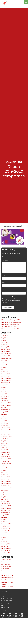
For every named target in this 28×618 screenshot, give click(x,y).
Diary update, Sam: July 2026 (10, 329)
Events (3, 562)
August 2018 (5, 530)
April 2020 (4, 499)
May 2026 (4, 340)
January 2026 (5, 349)
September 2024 (6, 382)
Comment (5, 260)
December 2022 (6, 430)
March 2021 (4, 474)
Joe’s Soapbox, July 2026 (8, 326)
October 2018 (5, 526)
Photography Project (7, 575)
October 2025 (5, 356)
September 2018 (6, 528)
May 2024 (4, 391)
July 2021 (4, 465)
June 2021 (4, 468)
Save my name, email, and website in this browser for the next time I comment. (13, 300)
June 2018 (4, 535)
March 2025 (5, 371)
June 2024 (4, 389)
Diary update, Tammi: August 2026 (11, 322)
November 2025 (6, 353)
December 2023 (6, 403)
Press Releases (5, 580)
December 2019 (6, 506)
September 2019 (6, 512)
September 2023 (6, 409)
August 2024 (5, 385)
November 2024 (6, 380)
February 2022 (5, 452)
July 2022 (4, 441)
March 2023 (5, 423)
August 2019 (5, 515)
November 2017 (6, 550)
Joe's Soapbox (5, 564)
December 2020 (6, 481)
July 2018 (4, 533)
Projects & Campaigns (6, 598)
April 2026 (4, 342)
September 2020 (6, 488)
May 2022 (4, 445)
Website (4, 290)
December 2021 (6, 456)
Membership (5, 568)
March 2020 (5, 501)
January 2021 (5, 479)
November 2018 (6, 524)
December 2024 (6, 378)
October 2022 (5, 434)
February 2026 (5, 347)
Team (2, 596)
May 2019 (4, 519)
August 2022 (5, 438)
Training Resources (7, 586)
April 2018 (4, 539)
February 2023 (5, 425)
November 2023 (6, 405)
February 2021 (5, 477)
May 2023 (4, 418)
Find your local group (6, 600)
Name (4, 275)
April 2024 (4, 394)
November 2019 (6, 508)
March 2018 (4, 541)
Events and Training (6, 603)
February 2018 (5, 544)
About (2, 594)
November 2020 (6, 483)
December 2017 (6, 548)
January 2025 (5, 376)
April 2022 (4, 447)
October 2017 (5, 553)
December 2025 (6, 351)
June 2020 (4, 494)
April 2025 (4, 369)
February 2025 (5, 374)
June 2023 (4, 416)
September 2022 (6, 436)
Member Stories (6, 566)
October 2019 (5, 510)
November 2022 (6, 432)
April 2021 (4, 472)
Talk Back (4, 584)
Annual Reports (6, 559)
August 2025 (5, 360)
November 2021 (6, 459)
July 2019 (4, 517)
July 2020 (4, 492)
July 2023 (4, 414)
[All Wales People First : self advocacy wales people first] (4, 3)
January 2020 (5, 503)
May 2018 (4, 537)
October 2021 (5, 461)
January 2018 (5, 546)
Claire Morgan (7, 226)
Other (3, 573)
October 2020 (5, 485)
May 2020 (4, 497)
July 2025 (4, 362)
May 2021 (4, 470)
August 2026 (5, 335)
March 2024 (5, 396)
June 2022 (4, 443)
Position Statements (7, 577)
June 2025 (4, 365)
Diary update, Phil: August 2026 (10, 320)
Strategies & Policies (7, 582)
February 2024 (5, 398)
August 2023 (5, 412)
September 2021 (6, 463)
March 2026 (5, 344)
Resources (4, 602)
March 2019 (4, 521)
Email (4, 282)
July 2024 (4, 387)
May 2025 (4, 367)
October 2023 (5, 407)
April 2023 (4, 421)
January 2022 (5, 454)
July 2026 (4, 338)
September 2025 (6, 358)
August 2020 (5, 490)
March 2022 (5, 450)
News (3, 571)
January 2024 (5, 400)
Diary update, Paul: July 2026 (10, 324)
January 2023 (5, 427)
